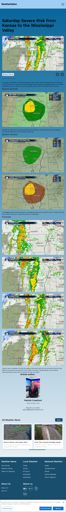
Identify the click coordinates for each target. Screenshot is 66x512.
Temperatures (50, 468)
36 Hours (26, 471)
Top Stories (5, 465)
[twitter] (57, 74)
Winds (47, 471)
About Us (4, 488)
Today (25, 465)
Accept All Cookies (45, 508)
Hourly (25, 468)
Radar (47, 465)
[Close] (63, 502)
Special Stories (6, 468)
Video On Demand (8, 471)
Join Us (4, 491)
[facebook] (62, 74)
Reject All (58, 508)
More (58, 420)
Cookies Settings (7, 508)
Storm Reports (50, 477)
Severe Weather (50, 474)
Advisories (27, 477)
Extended (26, 474)
